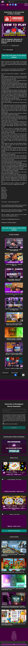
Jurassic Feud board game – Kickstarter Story (12, 572)
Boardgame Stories (15, 45)
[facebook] (13, 4)
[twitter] (16, 4)
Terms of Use (14, 639)
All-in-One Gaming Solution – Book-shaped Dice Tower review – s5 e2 (12, 589)
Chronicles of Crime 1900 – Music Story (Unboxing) (14, 250)
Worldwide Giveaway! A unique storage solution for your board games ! (13, 624)
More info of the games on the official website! (14, 56)
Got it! (14, 644)
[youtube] (7, 4)
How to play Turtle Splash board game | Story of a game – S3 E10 (14, 324)
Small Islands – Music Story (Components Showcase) (14, 280)
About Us (14, 633)
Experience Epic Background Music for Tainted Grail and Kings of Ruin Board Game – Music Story (13, 607)
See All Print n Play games (14, 530)
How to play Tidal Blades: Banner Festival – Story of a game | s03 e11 (14, 354)
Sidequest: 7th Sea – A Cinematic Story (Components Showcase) (14, 339)
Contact (2, 4)
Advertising (14, 634)
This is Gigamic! (10, 49)
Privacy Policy (19, 419)
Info (14, 640)
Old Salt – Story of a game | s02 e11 (14, 368)
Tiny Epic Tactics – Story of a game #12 (14, 295)
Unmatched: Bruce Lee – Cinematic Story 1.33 (14, 265)
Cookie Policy (14, 637)
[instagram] (10, 4)
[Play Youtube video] (14, 30)
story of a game (14, 372)
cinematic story (5, 372)
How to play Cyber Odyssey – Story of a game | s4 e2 (14, 309)
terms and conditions (13, 423)
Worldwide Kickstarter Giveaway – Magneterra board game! (13, 555)
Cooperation (14, 635)
